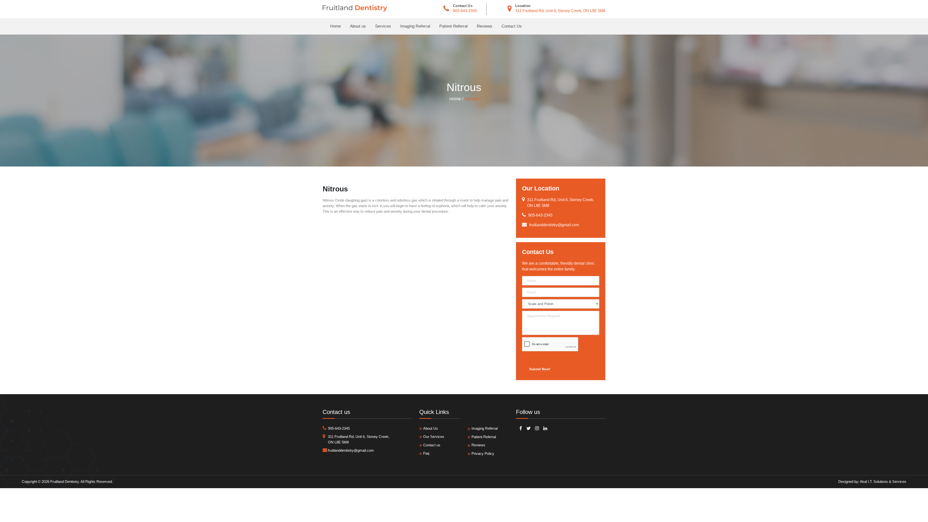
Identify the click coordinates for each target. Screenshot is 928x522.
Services (383, 26)
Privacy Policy (482, 453)
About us (358, 26)
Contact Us (511, 26)
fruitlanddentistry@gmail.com (351, 450)
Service (471, 98)
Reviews (484, 26)
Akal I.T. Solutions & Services (883, 481)
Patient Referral (453, 26)
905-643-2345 (465, 11)
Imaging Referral (415, 26)
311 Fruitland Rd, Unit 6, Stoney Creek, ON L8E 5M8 (560, 11)
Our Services (433, 437)
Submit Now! (539, 369)
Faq (426, 453)
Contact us (431, 445)
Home (335, 26)
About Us (430, 428)
